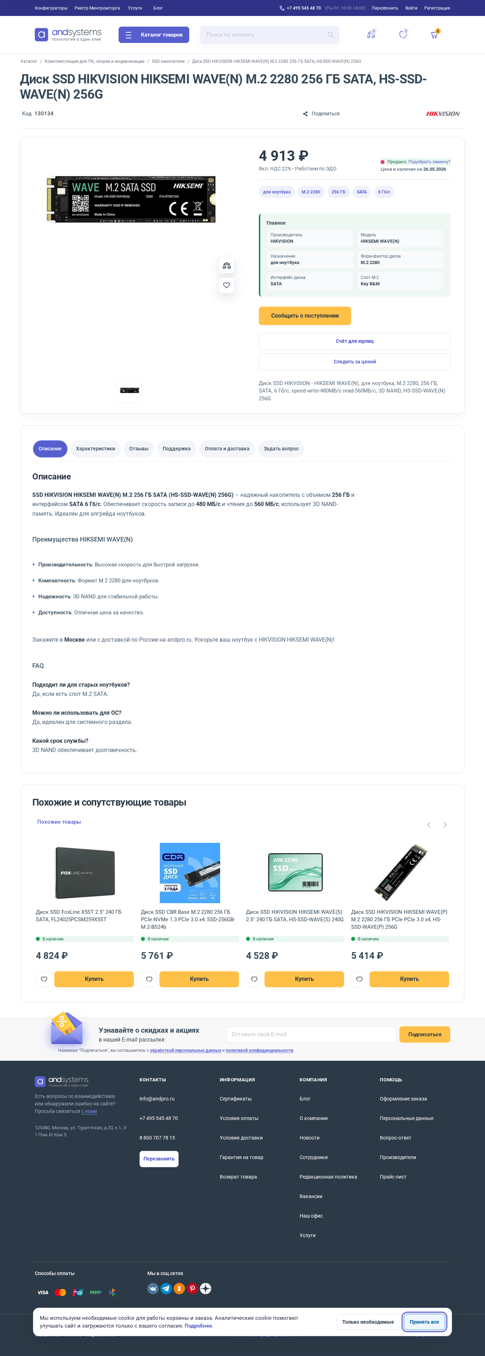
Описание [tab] (50, 448)
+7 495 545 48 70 (304, 8)
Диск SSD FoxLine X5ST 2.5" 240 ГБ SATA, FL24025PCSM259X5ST (78, 916)
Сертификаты (236, 1099)
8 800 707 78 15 (157, 1138)
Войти (411, 8)
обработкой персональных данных (185, 1050)
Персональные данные (407, 1118)
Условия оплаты (239, 1118)
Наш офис (311, 1216)
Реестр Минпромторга (97, 8)
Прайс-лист (393, 1177)
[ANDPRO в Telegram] (166, 1288)
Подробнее (198, 1326)
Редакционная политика (328, 1177)
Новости (310, 1138)
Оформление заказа (403, 1099)
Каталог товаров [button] (161, 35)
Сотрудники (314, 1157)
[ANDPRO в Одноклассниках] (179, 1288)
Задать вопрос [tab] (281, 448)
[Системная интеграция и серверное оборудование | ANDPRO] (68, 35)
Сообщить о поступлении (305, 315)
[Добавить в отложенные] (226, 285)
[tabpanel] (231, 616)
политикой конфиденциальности (259, 1050)
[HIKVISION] (443, 114)
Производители (398, 1157)
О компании (314, 1118)
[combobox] (270, 34)
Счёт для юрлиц (355, 341)
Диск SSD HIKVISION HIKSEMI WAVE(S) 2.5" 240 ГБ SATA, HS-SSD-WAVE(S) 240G (295, 916)
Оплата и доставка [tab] (227, 448)
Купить (94, 979)
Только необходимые (368, 1322)
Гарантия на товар (241, 1157)
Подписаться (424, 1034)
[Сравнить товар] (226, 265)
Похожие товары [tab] (59, 822)
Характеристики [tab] (95, 448)
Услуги (135, 8)
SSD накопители (168, 61)
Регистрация (437, 8)
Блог (158, 8)
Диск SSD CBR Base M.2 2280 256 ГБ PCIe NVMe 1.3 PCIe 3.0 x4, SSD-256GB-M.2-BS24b (188, 919)
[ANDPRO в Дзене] (205, 1288)
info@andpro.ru (157, 1099)
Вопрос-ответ (396, 1138)
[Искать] (330, 35)
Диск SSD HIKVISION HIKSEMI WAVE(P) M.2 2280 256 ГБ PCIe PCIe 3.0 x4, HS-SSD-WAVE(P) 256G (399, 919)
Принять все (424, 1322)
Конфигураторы (51, 8)
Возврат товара (238, 1177)
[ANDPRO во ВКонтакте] (153, 1288)
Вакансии (311, 1196)
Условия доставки (241, 1138)
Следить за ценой (355, 361)
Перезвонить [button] (385, 8)
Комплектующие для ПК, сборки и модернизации (95, 61)
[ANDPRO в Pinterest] (192, 1288)
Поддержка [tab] (177, 448)
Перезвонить (159, 1159)
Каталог (29, 61)
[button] (371, 35)
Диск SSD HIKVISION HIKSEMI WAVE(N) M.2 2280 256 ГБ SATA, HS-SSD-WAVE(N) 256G (276, 61)
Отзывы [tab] (138, 448)
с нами (89, 1111)
